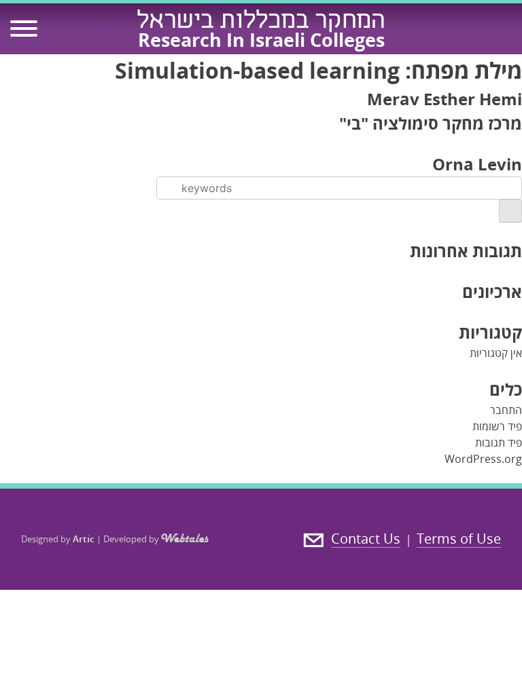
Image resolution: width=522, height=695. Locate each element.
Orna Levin (477, 164)
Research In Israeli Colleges (261, 39)
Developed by (132, 539)
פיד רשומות (497, 426)
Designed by (57, 539)
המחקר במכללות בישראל (261, 22)
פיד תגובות (498, 442)
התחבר (506, 409)
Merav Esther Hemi (444, 99)
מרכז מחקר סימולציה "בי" (430, 123)
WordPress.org (483, 458)
